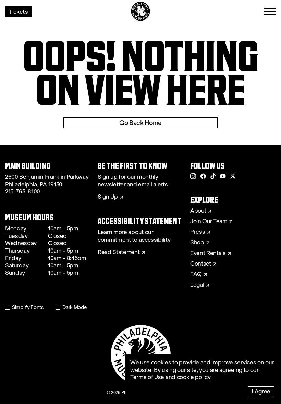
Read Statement (119, 252)
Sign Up (108, 197)
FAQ (196, 274)
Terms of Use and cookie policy (170, 377)
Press (197, 232)
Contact (200, 264)
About (198, 211)
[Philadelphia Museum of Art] (140, 11)
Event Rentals (208, 253)
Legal (197, 285)
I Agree (261, 391)
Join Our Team (208, 221)
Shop (197, 242)
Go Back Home (140, 123)
